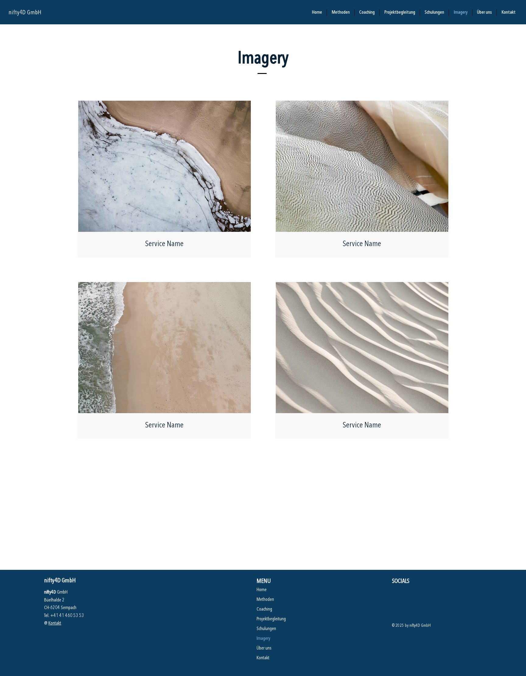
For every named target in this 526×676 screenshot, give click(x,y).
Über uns (264, 648)
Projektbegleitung (271, 619)
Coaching (264, 609)
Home (262, 589)
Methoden (265, 599)
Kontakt (54, 623)
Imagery (263, 638)
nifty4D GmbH (25, 13)
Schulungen (266, 628)
